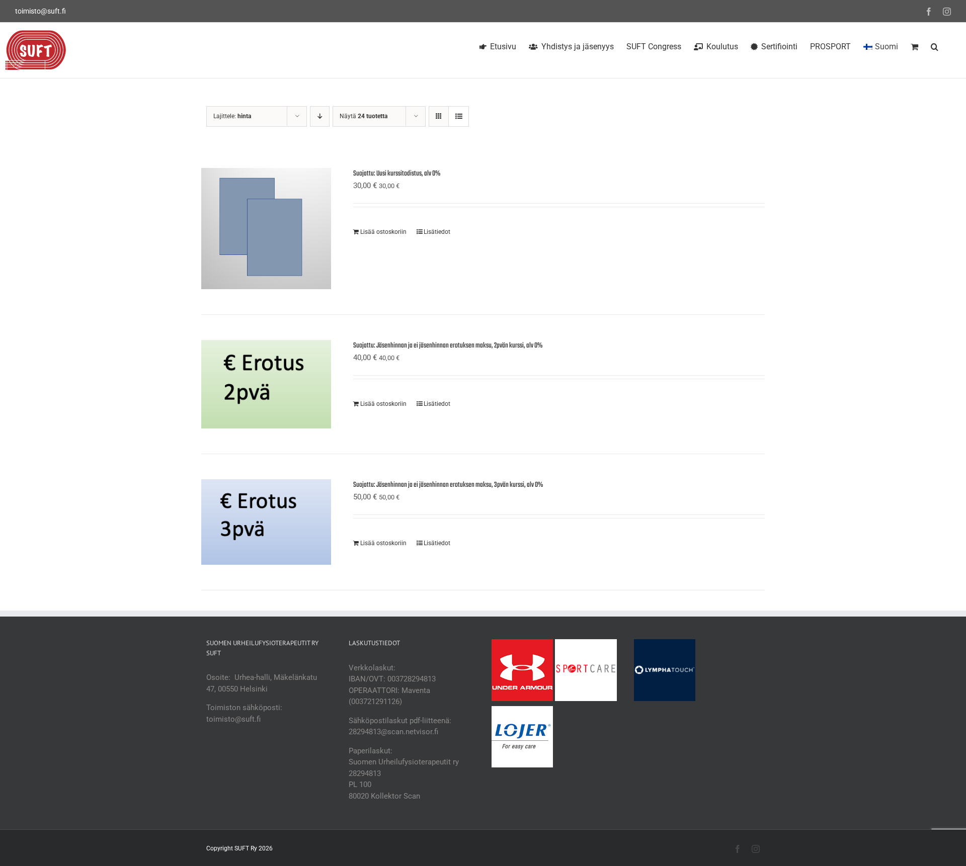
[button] (934, 45)
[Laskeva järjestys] (320, 116)
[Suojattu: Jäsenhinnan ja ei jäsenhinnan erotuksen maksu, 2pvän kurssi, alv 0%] (266, 384)
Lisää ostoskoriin (383, 231)
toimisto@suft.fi (40, 11)
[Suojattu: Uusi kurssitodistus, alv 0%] (266, 228)
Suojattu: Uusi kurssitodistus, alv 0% (396, 174)
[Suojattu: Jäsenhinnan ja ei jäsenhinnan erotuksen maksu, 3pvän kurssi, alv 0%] (266, 522)
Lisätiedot (437, 231)
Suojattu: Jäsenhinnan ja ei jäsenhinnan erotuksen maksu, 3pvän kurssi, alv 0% (448, 485)
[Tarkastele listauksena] (458, 116)
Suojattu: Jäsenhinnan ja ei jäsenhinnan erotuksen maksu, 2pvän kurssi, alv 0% (447, 346)
